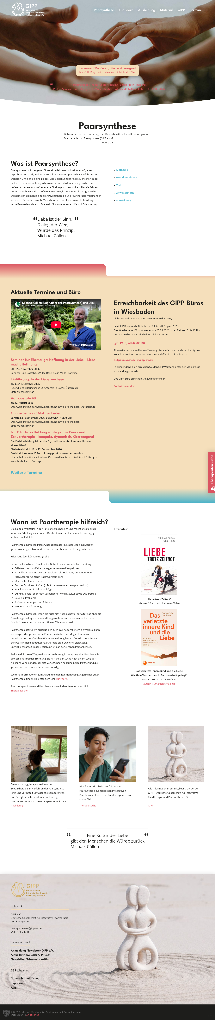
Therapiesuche (19, 690)
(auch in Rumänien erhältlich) (159, 683)
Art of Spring (32, 1014)
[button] (107, 142)
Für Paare (61, 678)
